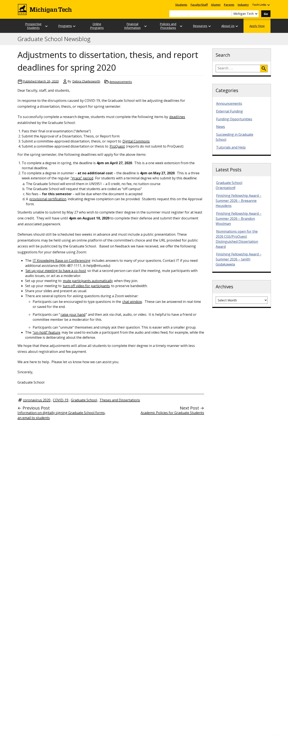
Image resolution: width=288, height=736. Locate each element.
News (220, 126)
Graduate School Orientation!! (229, 185)
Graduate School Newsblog (53, 39)
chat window (132, 301)
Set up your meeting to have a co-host (56, 270)
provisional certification (47, 199)
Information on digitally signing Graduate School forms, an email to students (61, 415)
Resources (200, 26)
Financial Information (132, 26)
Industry (243, 5)
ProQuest (117, 146)
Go (266, 14)
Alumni (216, 5)
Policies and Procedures (168, 26)
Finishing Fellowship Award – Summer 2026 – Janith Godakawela (238, 259)
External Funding (229, 111)
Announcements (120, 82)
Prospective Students (33, 26)
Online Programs (97, 26)
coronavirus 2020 (36, 400)
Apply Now (257, 26)
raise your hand (73, 314)
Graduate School (84, 400)
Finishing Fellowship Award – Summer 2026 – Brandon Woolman (238, 218)
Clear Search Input (228, 13)
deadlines (177, 116)
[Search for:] (238, 68)
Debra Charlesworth (86, 81)
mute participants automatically (88, 280)
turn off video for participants (86, 285)
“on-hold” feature (46, 332)
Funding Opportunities (234, 119)
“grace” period (82, 178)
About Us (227, 26)
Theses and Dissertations (120, 400)
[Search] (263, 68)
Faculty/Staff (199, 5)
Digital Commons (136, 141)
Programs (65, 26)
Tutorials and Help (231, 147)
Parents (229, 5)
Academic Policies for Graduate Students (172, 412)
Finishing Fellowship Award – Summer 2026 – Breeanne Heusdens (238, 200)
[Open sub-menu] (268, 4)
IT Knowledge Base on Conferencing (61, 260)
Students (181, 5)
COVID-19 (60, 400)
